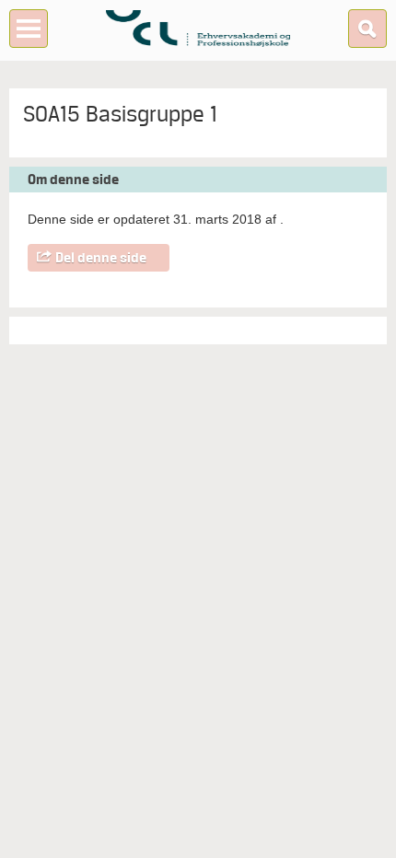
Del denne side (100, 257)
